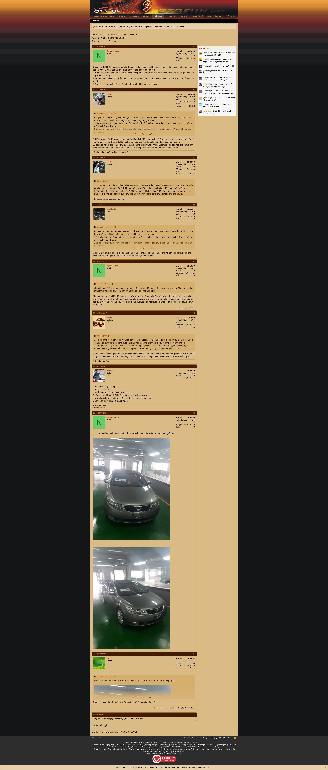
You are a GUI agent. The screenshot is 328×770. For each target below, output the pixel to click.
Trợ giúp (214, 738)
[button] (151, 16)
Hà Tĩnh (192, 106)
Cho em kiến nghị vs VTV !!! (218, 66)
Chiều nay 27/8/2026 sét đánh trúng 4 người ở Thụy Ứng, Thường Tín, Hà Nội (217, 78)
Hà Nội (192, 174)
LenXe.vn (122, 16)
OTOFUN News (225, 738)
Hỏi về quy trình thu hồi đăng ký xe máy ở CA (219, 98)
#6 (194, 313)
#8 (194, 413)
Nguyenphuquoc (100, 41)
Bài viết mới (204, 48)
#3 (194, 157)
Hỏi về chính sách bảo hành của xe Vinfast (218, 112)
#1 (194, 46)
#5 (194, 261)
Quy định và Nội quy (200, 738)
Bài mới (145, 16)
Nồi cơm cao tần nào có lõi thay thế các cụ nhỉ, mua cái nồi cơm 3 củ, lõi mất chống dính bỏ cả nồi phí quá (218, 92)
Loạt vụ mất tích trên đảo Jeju (217, 71)
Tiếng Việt (98, 738)
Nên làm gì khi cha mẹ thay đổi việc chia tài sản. (218, 105)
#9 (194, 654)
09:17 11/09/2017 (100, 205)
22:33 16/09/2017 (100, 654)
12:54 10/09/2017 (100, 90)
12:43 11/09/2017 (100, 261)
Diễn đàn (158, 16)
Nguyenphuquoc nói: (105, 113)
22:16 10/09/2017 (100, 157)
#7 (194, 366)
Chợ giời (196, 16)
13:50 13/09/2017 (100, 313)
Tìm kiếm (95, 21)
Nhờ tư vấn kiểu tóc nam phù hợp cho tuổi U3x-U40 (219, 53)
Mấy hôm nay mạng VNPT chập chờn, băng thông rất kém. (218, 60)
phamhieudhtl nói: (104, 284)
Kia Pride (191, 327)
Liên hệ (187, 738)
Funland (183, 16)
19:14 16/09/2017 (100, 413)
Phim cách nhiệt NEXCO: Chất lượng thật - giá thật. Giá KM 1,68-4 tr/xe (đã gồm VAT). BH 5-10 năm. (166, 767)
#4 (194, 205)
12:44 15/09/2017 (100, 366)
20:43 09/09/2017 (100, 46)
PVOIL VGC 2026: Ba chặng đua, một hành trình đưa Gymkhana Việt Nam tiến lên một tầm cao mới (141, 26)
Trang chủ (134, 16)
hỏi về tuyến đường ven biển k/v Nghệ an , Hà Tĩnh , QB (218, 85)
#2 (194, 90)
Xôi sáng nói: (102, 181)
